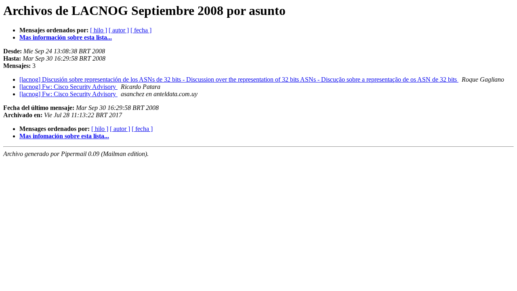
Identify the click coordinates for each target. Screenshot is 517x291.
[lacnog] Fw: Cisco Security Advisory (68, 86)
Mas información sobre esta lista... (65, 37)
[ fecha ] (140, 30)
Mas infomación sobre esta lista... (64, 136)
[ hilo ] (98, 30)
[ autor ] (119, 30)
